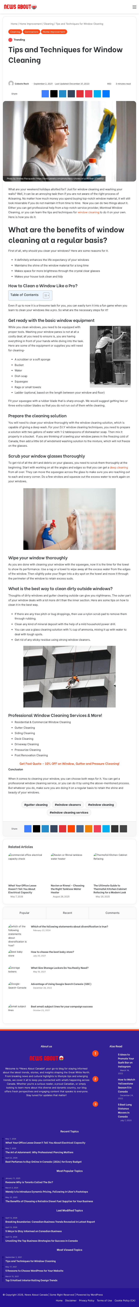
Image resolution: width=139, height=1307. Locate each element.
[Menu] (134, 8)
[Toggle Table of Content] (44, 295)
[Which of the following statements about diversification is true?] (18, 936)
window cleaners (69, 804)
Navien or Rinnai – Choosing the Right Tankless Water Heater (67, 888)
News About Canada (36, 1294)
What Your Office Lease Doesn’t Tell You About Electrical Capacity (22, 888)
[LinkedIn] (62, 93)
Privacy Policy (86, 1300)
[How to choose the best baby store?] (18, 957)
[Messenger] (106, 93)
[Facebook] (45, 93)
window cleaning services (70, 812)
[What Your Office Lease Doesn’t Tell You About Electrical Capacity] (26, 867)
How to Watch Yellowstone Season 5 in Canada (126, 1085)
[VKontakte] (80, 828)
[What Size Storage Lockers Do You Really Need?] (18, 972)
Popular (25, 913)
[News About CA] (20, 7)
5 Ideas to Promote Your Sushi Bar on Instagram (126, 1060)
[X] (54, 93)
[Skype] (97, 93)
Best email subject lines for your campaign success (62, 1006)
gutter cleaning (37, 804)
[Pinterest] (80, 93)
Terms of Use (104, 1300)
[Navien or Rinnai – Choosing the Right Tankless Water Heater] (69, 867)
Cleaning (49, 23)
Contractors (31, 31)
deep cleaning (119, 467)
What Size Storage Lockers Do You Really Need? (60, 968)
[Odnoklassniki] (88, 828)
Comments (112, 913)
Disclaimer (71, 1300)
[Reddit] (71, 828)
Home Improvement (31, 23)
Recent (67, 913)
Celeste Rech (22, 83)
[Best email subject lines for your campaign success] (18, 1011)
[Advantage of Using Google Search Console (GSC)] (18, 992)
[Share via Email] (114, 828)
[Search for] (128, 8)
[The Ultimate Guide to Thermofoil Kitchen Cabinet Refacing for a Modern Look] (112, 867)
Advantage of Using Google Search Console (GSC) (61, 984)
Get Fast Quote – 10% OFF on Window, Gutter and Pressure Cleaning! (69, 763)
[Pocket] (88, 93)
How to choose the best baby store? (52, 952)
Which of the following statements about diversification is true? (69, 926)
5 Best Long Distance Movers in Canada (125, 1110)
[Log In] (122, 8)
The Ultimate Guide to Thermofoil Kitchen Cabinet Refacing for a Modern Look (110, 888)
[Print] (123, 828)
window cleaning (88, 212)
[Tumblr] (71, 93)
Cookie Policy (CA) (125, 1300)
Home (14, 23)
